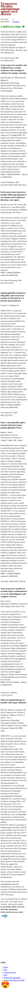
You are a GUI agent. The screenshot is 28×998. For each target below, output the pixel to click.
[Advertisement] (14, 940)
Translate (16, 22)
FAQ (5, 970)
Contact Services (10, 972)
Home (6, 967)
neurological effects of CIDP (14, 980)
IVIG (5, 975)
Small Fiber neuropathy (12, 978)
